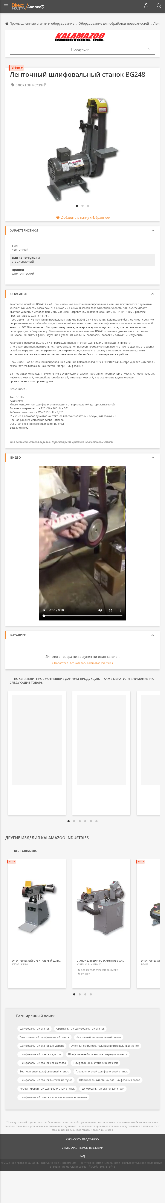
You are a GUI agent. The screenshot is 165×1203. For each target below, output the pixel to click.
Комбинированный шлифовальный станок (47, 1088)
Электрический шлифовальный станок (44, 1037)
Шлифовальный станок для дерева (42, 1046)
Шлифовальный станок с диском (40, 1054)
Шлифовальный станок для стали (102, 1088)
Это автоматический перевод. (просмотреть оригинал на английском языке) (61, 442)
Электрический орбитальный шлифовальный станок (105, 1046)
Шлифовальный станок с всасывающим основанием (53, 1097)
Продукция (80, 49)
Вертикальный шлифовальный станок (44, 1071)
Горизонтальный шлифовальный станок (102, 1071)
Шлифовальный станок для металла (43, 1063)
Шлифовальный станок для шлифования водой (109, 1080)
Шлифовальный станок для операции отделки (97, 1054)
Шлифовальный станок (34, 1028)
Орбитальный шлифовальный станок (80, 1028)
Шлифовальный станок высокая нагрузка (46, 1080)
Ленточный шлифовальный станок (98, 1037)
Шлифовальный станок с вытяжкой (95, 1063)
